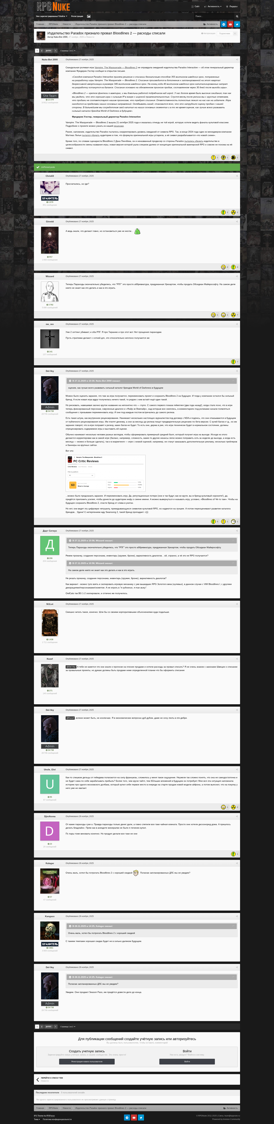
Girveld (50, 221)
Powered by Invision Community (226, 1119)
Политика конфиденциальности (57, 1119)
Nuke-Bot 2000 (60, 37)
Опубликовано (80, 59)
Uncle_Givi (50, 769)
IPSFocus (50, 1116)
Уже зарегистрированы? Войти (51, 16)
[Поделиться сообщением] (237, 59)
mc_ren (50, 324)
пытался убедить (91, 135)
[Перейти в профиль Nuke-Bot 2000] (41, 36)
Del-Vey (50, 371)
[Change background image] (88, 16)
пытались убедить (193, 141)
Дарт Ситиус (50, 530)
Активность (213, 6)
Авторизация (209, 33)
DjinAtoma (49, 816)
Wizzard (50, 276)
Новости (90, 37)
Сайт (196, 6)
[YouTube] (230, 24)
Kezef (50, 659)
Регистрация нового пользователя (86, 1062)
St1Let (49, 604)
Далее (48, 50)
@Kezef (70, 718)
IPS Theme (38, 1116)
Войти (187, 1062)
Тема (36, 1119)
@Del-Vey (71, 667)
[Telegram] (224, 24)
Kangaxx (50, 916)
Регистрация (77, 16)
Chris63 (50, 176)
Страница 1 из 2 (67, 51)
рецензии (119, 126)
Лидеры (233, 6)
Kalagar (50, 863)
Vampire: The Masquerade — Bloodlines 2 (116, 67)
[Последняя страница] (55, 51)
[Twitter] (237, 24)
